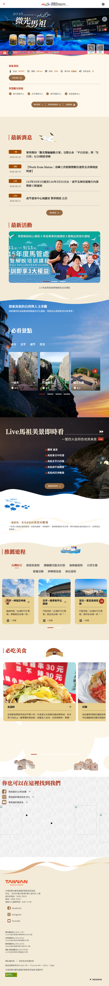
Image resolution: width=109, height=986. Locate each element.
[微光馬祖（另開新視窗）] (54, 32)
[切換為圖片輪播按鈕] (4, 52)
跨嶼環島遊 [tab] (54, 571)
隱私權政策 (10, 961)
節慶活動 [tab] (38, 571)
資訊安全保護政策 (26, 961)
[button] (105, 29)
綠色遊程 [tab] (70, 571)
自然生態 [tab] (92, 565)
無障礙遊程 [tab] (76, 565)
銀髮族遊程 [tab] (33, 565)
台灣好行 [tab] (16, 565)
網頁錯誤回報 (97, 979)
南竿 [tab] (32, 344)
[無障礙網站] (11, 975)
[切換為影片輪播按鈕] (10, 52)
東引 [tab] (13, 344)
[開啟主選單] (4, 4)
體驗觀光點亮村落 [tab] (54, 565)
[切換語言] (103, 4)
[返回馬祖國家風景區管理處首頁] (54, 4)
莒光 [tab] (42, 344)
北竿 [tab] (23, 344)
